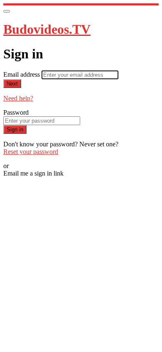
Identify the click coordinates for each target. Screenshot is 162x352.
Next (12, 83)
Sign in (15, 129)
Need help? (18, 98)
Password (16, 112)
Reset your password (30, 151)
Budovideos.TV (47, 29)
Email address (22, 74)
